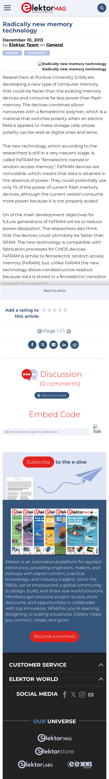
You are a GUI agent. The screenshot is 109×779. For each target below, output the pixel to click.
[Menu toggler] (7, 7)
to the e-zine (57, 462)
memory (12, 53)
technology (37, 53)
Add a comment (53, 395)
